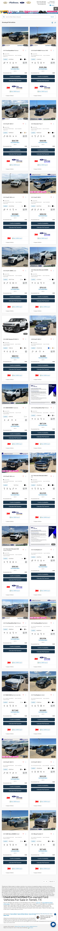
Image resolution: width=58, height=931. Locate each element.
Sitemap (16, 926)
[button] (26, 36)
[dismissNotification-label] (55, 914)
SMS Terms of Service (25, 926)
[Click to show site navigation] (56, 9)
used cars (38, 902)
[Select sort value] (55, 22)
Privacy (19, 926)
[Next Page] (46, 881)
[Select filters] (52, 22)
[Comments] (24, 63)
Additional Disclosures (33, 926)
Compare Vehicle (10, 95)
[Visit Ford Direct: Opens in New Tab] (30, 927)
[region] (15, 73)
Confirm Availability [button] (15, 76)
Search (52, 16)
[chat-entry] (53, 924)
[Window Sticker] (26, 63)
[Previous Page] (44, 881)
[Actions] (25, 50)
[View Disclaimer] (16, 62)
